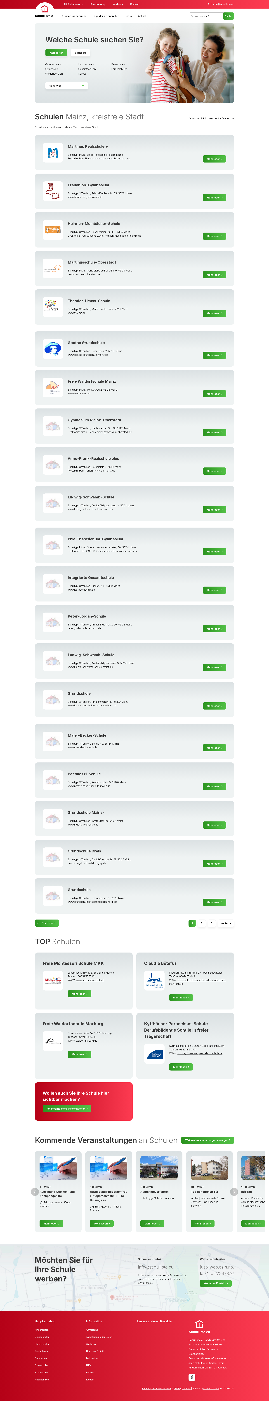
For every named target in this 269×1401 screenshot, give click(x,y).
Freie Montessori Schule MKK (73, 963)
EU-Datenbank (72, 4)
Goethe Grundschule (86, 342)
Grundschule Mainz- (86, 812)
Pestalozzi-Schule (84, 774)
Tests (128, 16)
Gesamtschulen (87, 69)
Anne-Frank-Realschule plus (93, 458)
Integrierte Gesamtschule (91, 577)
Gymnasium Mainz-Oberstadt (94, 420)
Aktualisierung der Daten (99, 1336)
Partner (90, 1372)
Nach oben (48, 923)
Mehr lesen (213, 158)
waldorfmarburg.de (86, 1040)
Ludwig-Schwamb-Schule (91, 497)
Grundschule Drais (84, 851)
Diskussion (92, 1358)
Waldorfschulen (54, 73)
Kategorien (56, 52)
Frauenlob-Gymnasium (88, 185)
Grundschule (79, 693)
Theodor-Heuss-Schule (89, 301)
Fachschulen (41, 1372)
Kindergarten (42, 1329)
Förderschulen (119, 69)
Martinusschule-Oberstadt (92, 262)
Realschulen (118, 64)
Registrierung (97, 4)
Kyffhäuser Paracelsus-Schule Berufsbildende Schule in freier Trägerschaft (176, 1030)
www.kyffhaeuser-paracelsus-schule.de (199, 1053)
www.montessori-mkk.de (90, 980)
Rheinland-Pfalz (61, 127)
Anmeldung (92, 1329)
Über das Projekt (95, 1351)
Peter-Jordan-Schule (87, 616)
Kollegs (82, 73)
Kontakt (134, 4)
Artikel (142, 16)
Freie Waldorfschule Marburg (73, 1023)
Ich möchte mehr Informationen (66, 1108)
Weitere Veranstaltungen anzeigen (206, 1140)
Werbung (118, 4)
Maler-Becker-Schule (87, 735)
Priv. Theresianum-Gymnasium (95, 539)
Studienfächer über (74, 16)
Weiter (234, 1192)
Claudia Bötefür (160, 963)
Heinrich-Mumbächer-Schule (94, 223)
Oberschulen (41, 1365)
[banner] (44, 10)
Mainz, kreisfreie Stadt (85, 127)
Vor (35, 1192)
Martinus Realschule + (88, 146)
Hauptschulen (86, 64)
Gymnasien (51, 69)
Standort (80, 52)
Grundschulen (53, 64)
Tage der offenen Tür (105, 16)
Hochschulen (42, 1379)
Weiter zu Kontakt (215, 1283)
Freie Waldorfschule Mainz (92, 381)
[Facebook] (192, 1377)
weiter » (226, 923)
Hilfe (88, 1365)
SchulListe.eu (42, 127)
